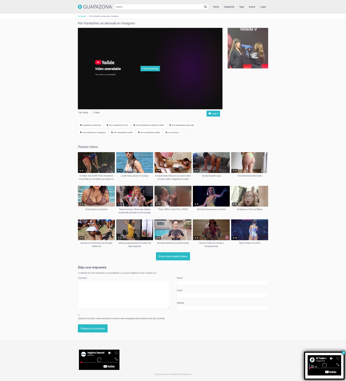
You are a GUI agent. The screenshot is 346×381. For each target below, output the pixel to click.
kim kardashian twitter (150, 132)
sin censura (173, 132)
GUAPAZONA (97, 6)
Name (180, 277)
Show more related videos (173, 256)
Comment (82, 277)
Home (216, 6)
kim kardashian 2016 (118, 125)
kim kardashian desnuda (183, 125)
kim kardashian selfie (123, 132)
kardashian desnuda (91, 125)
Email (180, 290)
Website (180, 302)
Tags (241, 6)
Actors (252, 6)
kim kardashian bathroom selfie (150, 125)
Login (263, 6)
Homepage (82, 16)
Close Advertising (150, 68)
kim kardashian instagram (94, 132)
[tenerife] (248, 48)
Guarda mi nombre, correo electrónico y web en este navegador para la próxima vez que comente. (121, 318)
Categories (229, 6)
